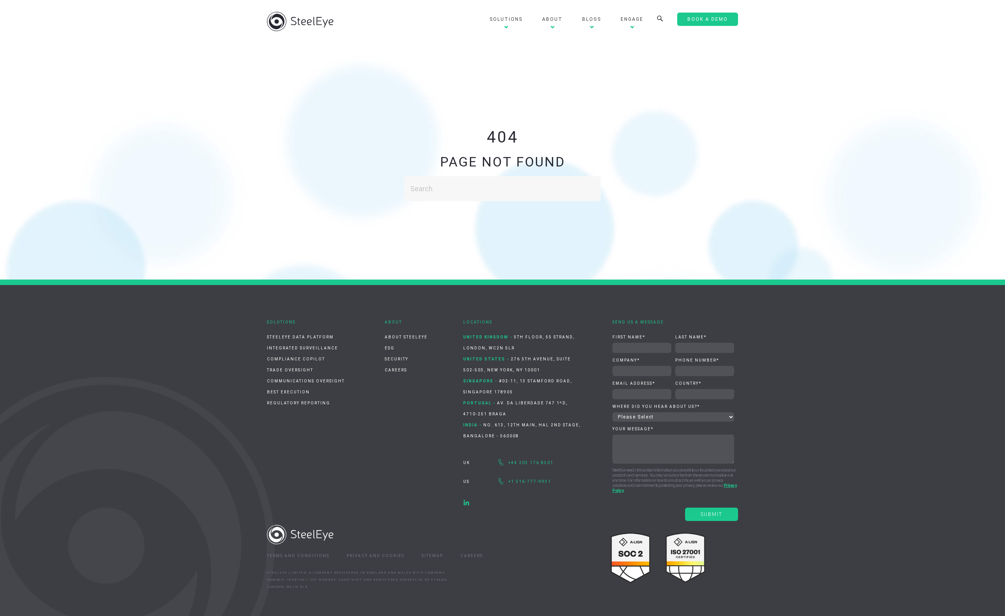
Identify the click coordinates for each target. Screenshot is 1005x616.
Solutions (506, 19)
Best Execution (288, 392)
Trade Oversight (290, 370)
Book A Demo (707, 19)
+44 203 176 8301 (531, 463)
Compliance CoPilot (296, 359)
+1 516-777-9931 (529, 481)
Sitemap (432, 556)
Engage (632, 19)
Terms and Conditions (298, 556)
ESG (390, 348)
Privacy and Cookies (375, 556)
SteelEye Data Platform (300, 337)
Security (396, 359)
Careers (396, 370)
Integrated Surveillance (302, 348)
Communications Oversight (306, 381)
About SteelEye (406, 337)
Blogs (591, 19)
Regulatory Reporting (298, 403)
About (552, 19)
